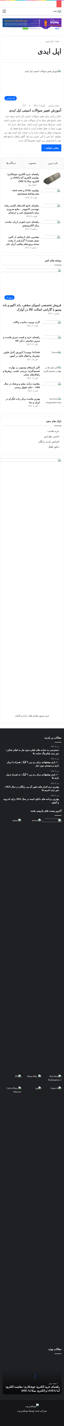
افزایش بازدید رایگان (48, 441)
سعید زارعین (53, 105)
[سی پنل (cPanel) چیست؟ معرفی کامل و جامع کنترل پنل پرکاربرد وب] (12, 824)
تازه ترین (53, 163)
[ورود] (10, 12)
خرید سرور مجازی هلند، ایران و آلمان (32, 715)
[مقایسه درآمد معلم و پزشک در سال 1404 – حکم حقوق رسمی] (51, 388)
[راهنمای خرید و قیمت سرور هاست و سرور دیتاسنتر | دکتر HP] (51, 341)
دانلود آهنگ (53, 447)
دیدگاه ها (11, 163)
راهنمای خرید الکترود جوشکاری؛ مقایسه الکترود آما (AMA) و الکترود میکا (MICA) (23, 178)
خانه (57, 41)
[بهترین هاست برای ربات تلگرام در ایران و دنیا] (51, 403)
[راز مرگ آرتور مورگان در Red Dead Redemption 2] (52, 1080)
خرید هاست (53, 431)
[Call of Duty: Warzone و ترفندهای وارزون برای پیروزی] (12, 1213)
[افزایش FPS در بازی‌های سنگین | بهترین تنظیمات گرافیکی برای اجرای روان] (12, 1080)
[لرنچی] (57, 11)
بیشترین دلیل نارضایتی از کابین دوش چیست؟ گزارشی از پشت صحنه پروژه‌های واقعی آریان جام (22, 240)
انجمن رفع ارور (51, 436)
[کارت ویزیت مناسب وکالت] (51, 326)
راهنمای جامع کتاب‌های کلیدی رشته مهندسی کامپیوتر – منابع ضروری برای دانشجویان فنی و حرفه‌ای (21, 209)
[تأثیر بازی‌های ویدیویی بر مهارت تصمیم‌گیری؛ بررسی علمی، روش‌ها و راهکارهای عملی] (51, 372)
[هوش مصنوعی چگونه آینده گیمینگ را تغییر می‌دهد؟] (52, 1091)
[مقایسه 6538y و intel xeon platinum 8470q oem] (51, 195)
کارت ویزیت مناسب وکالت (26, 322)
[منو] (4, 12)
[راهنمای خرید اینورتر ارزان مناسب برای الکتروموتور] (51, 226)
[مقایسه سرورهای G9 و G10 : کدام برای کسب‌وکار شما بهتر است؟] (32, 946)
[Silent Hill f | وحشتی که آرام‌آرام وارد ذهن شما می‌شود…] (32, 1080)
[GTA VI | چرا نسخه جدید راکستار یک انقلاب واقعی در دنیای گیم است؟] (32, 1213)
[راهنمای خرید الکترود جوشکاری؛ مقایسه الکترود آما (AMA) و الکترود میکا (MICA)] (51, 178)
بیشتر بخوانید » (51, 148)
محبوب (32, 163)
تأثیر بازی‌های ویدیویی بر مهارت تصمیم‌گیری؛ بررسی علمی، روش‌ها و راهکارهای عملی (21, 371)
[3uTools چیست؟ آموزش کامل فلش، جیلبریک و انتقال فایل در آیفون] (51, 357)
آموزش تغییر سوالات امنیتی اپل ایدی (35, 110)
